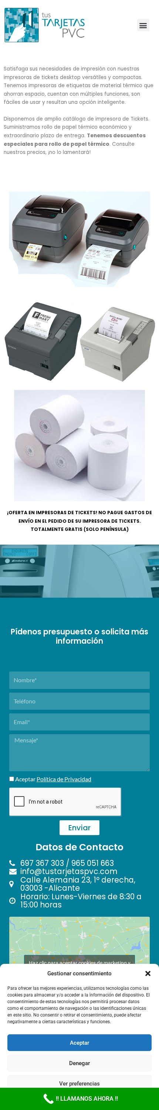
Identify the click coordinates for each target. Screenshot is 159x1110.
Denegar (79, 1063)
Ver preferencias (79, 1083)
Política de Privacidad (64, 778)
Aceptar (79, 1043)
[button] (148, 973)
